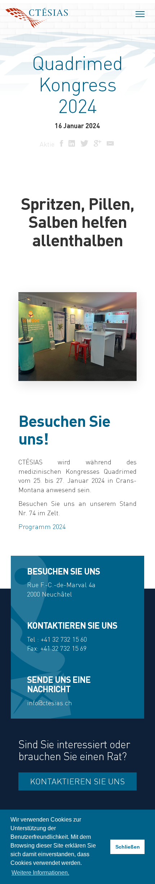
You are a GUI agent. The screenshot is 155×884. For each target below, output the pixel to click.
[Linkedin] (71, 143)
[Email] (110, 143)
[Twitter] (84, 143)
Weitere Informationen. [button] (40, 873)
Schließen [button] (127, 847)
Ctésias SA (36, 18)
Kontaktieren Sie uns (77, 781)
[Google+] (97, 143)
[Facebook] (61, 143)
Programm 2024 (42, 526)
